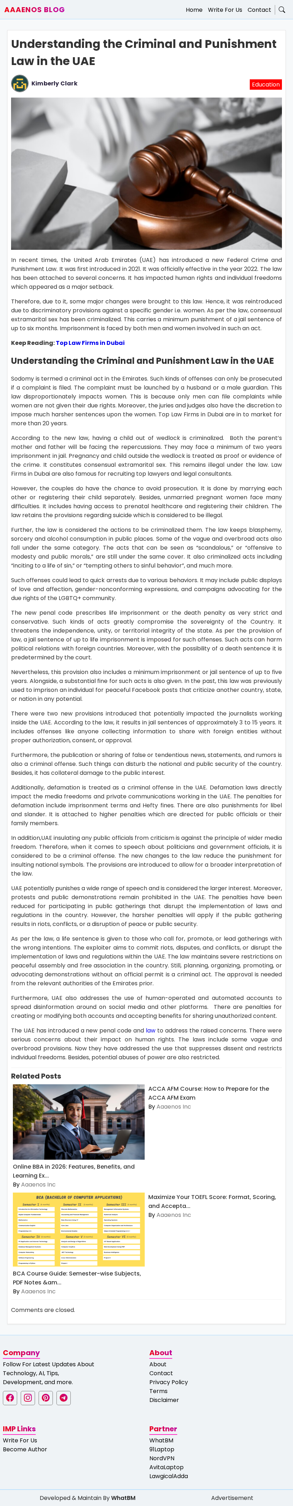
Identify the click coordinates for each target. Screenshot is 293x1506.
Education (266, 84)
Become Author (25, 1449)
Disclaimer (164, 1400)
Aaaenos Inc (38, 1184)
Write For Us (225, 10)
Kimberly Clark (54, 83)
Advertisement (232, 1498)
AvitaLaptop (166, 1467)
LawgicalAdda (168, 1476)
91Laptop (161, 1449)
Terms (158, 1391)
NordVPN (161, 1458)
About (158, 1364)
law (150, 1030)
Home (194, 10)
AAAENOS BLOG (34, 10)
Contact (259, 10)
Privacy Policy (168, 1382)
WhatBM (161, 1440)
